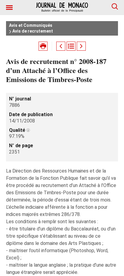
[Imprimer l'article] (43, 46)
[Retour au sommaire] (71, 46)
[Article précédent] (60, 46)
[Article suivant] (81, 46)
